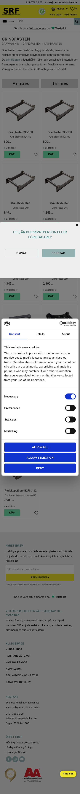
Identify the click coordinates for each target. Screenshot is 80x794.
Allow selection (40, 457)
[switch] (70, 408)
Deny (40, 468)
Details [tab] (40, 334)
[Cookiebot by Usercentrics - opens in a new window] (59, 323)
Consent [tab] (14, 334)
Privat (21, 253)
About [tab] (66, 334)
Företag (58, 253)
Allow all (40, 447)
